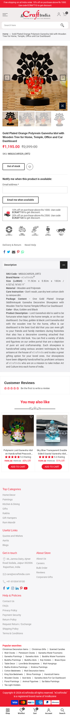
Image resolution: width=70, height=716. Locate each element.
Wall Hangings (50, 663)
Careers (40, 563)
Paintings (8, 499)
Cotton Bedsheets (12, 671)
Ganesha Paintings (13, 656)
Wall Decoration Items (34, 671)
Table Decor (9, 663)
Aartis (6, 540)
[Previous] (7, 78)
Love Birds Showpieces (29, 663)
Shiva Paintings (33, 674)
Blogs (5, 545)
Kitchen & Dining (11, 504)
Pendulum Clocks (27, 653)
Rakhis (6, 513)
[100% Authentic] (9, 231)
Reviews (40, 572)
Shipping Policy (11, 628)
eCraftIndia (27, 277)
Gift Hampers (10, 518)
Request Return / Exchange (17, 624)
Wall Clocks (9, 653)
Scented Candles (57, 649)
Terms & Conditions (13, 633)
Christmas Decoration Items (15, 649)
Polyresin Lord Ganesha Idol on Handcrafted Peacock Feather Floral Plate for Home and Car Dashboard (18, 452)
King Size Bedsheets (13, 674)
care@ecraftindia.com (18, 574)
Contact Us (8, 601)
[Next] (63, 78)
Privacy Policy (10, 610)
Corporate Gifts (44, 577)
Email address (11, 184)
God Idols (26, 678)
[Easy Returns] (48, 231)
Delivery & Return (12, 245)
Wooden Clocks (11, 678)
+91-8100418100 (15, 581)
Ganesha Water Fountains (50, 653)
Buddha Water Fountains (53, 656)
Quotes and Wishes (13, 536)
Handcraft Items (51, 674)
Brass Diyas (60, 660)
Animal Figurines (30, 681)
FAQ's (5, 605)
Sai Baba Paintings (50, 681)
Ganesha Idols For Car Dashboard (50, 678)
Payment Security (12, 615)
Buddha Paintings (12, 660)
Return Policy (9, 619)
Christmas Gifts (39, 649)
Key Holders (45, 660)
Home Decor (9, 495)
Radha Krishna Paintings (15, 667)
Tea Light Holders (12, 685)
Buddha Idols (30, 660)
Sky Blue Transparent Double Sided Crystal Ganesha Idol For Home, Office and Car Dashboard (52, 452)
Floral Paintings (11, 681)
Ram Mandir (9, 522)
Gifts (5, 508)
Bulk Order (41, 568)
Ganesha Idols (32, 656)
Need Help (30, 245)
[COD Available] (35, 231)
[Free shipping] (22, 231)
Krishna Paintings (39, 667)
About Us (41, 558)
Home (5, 34)
